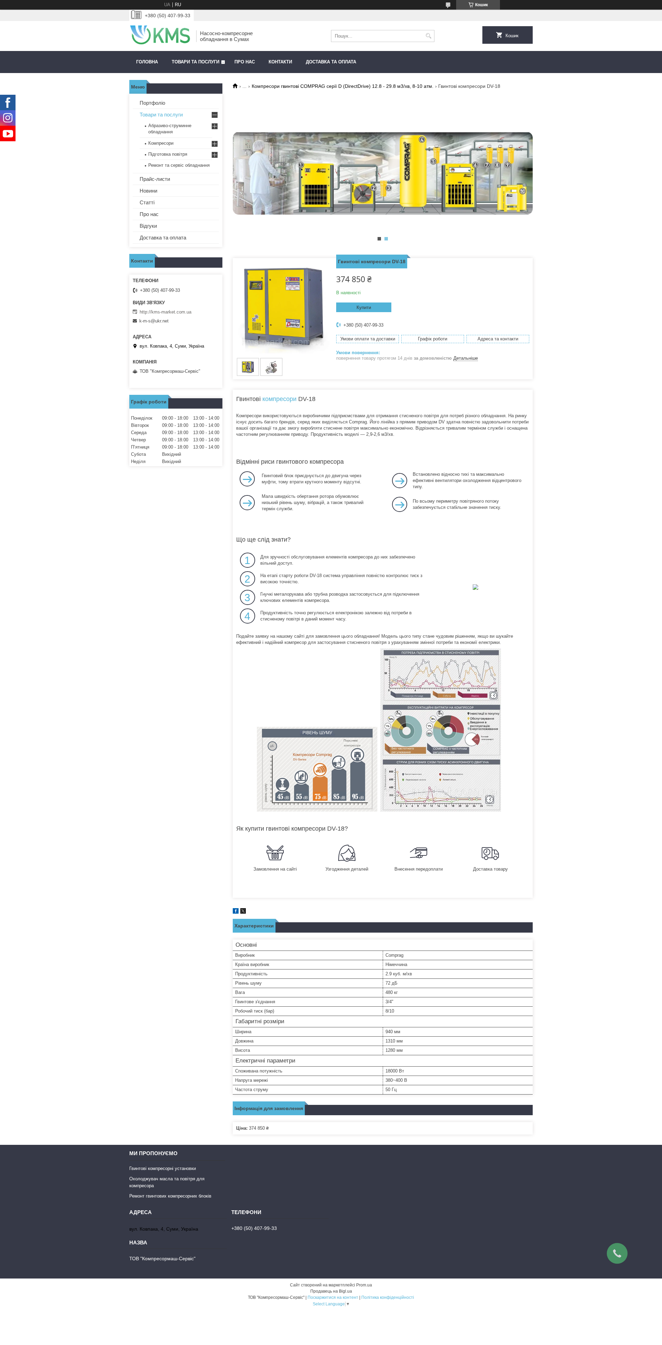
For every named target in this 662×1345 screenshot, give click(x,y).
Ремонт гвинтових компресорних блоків (170, 1196)
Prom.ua (364, 1285)
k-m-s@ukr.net (154, 321)
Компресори (160, 143)
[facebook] (236, 912)
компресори (279, 399)
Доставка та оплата (331, 61)
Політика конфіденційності (387, 1297)
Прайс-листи (155, 179)
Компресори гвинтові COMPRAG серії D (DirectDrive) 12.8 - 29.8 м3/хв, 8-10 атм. (342, 86)
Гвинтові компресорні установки (162, 1168)
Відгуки (148, 226)
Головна (147, 61)
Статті (147, 202)
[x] (243, 912)
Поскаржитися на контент (333, 1297)
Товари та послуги (195, 61)
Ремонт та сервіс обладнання (179, 165)
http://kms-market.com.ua (165, 312)
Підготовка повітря (167, 154)
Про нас (244, 61)
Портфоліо (152, 103)
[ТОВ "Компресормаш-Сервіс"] (160, 36)
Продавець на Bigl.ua (331, 1291)
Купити (364, 307)
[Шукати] (428, 36)
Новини (148, 191)
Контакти (280, 61)
